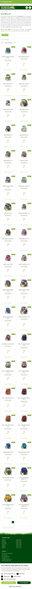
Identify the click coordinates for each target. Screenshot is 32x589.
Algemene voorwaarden (25, 587)
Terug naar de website (8, 527)
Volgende (31, 522)
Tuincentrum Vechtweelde (7, 553)
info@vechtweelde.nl (7, 559)
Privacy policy (17, 587)
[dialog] (30, 587)
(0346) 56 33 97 (6, 557)
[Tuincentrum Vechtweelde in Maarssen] (8, 7)
